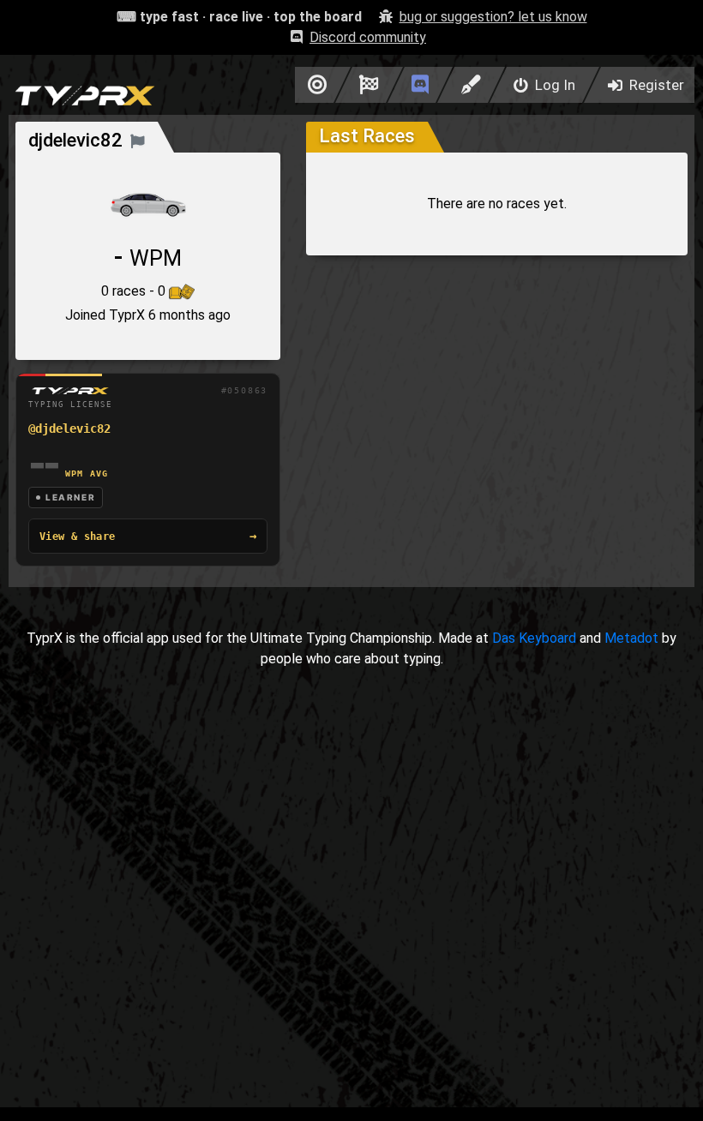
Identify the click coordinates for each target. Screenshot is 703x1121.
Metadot (631, 638)
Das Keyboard (534, 638)
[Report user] (137, 140)
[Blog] (471, 85)
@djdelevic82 (69, 428)
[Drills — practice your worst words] (314, 85)
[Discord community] (420, 85)
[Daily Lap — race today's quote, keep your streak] (369, 85)
